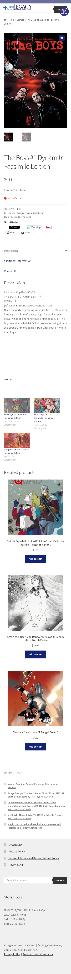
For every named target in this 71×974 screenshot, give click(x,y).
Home (11, 19)
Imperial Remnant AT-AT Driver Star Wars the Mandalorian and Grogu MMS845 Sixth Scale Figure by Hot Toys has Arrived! (36, 806)
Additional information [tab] (17, 261)
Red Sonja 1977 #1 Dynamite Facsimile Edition (44, 418)
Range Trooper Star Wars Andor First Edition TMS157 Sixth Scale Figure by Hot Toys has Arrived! (36, 795)
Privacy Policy (16, 851)
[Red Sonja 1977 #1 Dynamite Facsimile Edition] (47, 405)
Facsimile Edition (35, 212)
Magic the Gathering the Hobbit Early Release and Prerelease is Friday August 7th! (34, 826)
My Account (15, 844)
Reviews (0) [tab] (10, 271)
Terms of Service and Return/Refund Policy (33, 858)
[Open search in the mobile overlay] (35, 9)
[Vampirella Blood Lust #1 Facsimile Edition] (17, 440)
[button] (62, 38)
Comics (20, 19)
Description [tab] (11, 250)
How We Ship (16, 864)
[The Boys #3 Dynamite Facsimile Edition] (17, 405)
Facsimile (15, 216)
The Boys (26, 216)
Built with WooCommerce (38, 954)
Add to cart (35, 558)
